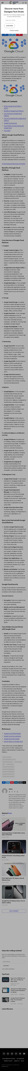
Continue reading (14, 30)
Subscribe (9, 25)
